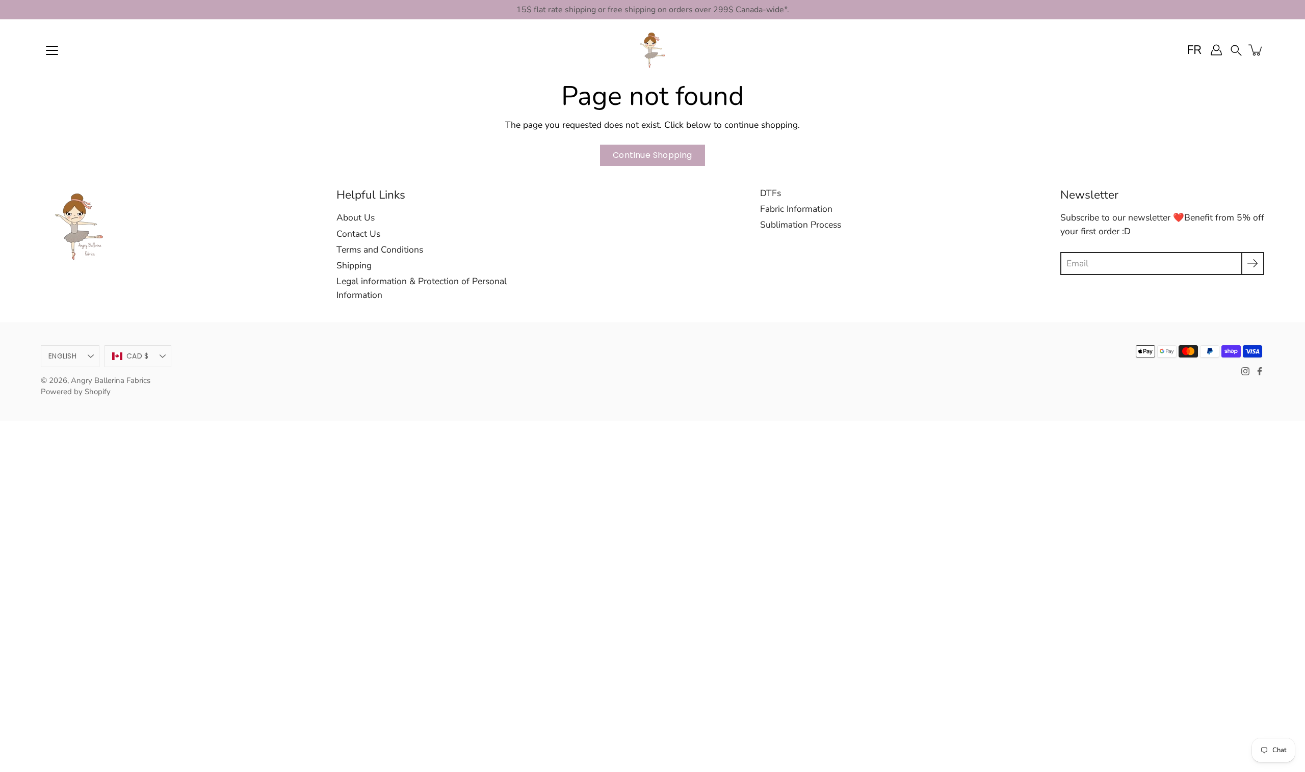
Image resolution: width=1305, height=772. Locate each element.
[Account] (1216, 50)
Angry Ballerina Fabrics (110, 380)
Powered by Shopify (76, 392)
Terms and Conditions (379, 249)
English (62, 356)
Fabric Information (796, 209)
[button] (1236, 50)
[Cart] (1256, 50)
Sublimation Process (800, 224)
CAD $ (137, 356)
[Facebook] (1259, 371)
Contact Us (358, 234)
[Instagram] (1245, 371)
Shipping (354, 265)
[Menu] (52, 50)
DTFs (770, 193)
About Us (355, 217)
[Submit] (1252, 263)
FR (1194, 50)
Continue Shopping (652, 155)
